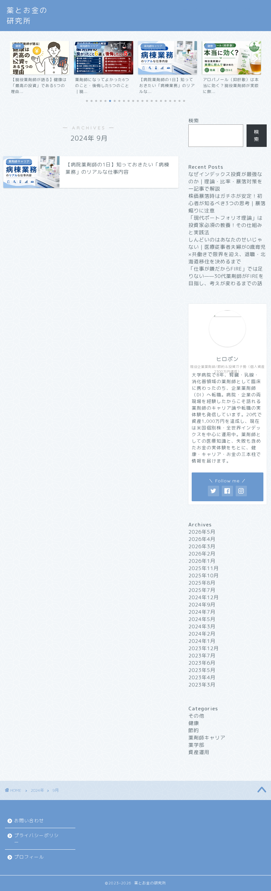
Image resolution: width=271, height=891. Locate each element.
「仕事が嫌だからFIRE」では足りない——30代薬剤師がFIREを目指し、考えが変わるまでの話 (226, 276)
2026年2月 (201, 553)
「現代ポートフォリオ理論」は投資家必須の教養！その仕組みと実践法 (225, 225)
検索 (193, 120)
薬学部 (196, 744)
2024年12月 (203, 597)
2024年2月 (201, 633)
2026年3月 (201, 546)
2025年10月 (203, 575)
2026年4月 (201, 539)
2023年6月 (201, 662)
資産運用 (199, 752)
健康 (193, 723)
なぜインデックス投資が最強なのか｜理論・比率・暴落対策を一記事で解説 (225, 181)
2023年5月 (201, 670)
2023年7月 (201, 655)
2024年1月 (201, 641)
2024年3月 (201, 626)
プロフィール (158, 10)
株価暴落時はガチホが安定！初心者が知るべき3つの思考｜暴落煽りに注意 (227, 203)
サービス (193, 10)
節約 (193, 730)
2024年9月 (201, 604)
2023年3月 (201, 684)
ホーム (125, 10)
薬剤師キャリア (206, 737)
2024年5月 (201, 619)
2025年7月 (201, 590)
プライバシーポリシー (36, 838)
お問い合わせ (29, 820)
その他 (196, 715)
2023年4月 (201, 677)
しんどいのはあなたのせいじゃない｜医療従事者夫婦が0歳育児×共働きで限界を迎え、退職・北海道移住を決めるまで (227, 250)
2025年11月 (203, 568)
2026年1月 (201, 560)
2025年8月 (201, 582)
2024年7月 (201, 611)
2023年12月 (203, 648)
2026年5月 (201, 531)
